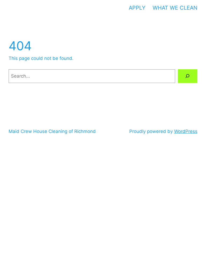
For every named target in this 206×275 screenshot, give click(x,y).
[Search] (187, 76)
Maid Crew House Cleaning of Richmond (52, 131)
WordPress (185, 131)
